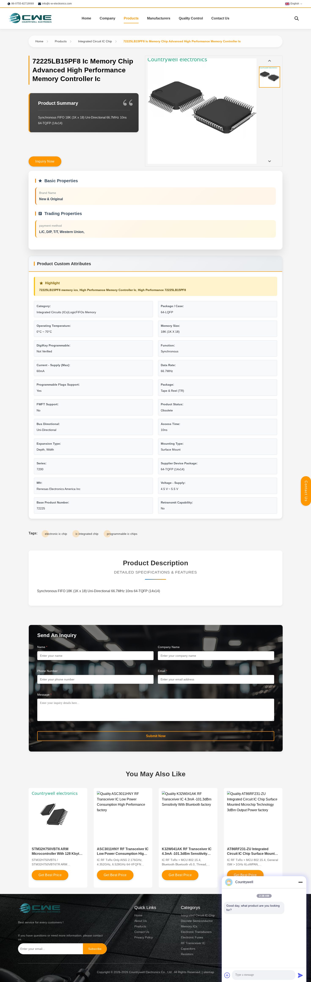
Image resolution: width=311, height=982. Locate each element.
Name (42, 647)
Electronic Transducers (196, 932)
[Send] (300, 975)
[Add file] (227, 975)
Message (44, 694)
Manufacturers (158, 18)
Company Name (169, 647)
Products (131, 18)
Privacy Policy (143, 937)
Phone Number (47, 671)
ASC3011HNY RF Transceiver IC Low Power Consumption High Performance (123, 853)
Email (162, 671)
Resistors (187, 954)
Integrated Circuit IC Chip (95, 41)
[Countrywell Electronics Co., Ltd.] (29, 18)
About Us (140, 921)
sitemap (209, 972)
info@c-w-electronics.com (57, 3)
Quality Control (191, 18)
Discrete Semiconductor (197, 921)
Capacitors (188, 948)
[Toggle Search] (296, 18)
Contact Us (220, 18)
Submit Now (155, 736)
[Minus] (300, 882)
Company (107, 18)
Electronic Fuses (192, 937)
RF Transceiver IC (193, 943)
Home (86, 18)
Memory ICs (189, 926)
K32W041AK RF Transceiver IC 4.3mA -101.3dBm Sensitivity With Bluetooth (187, 853)
